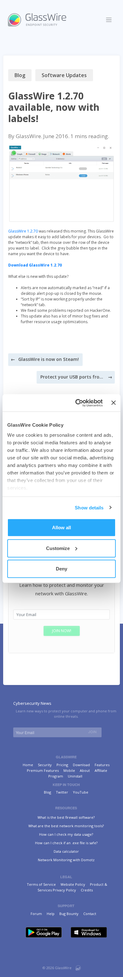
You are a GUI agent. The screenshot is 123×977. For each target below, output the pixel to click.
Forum (36, 913)
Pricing (62, 764)
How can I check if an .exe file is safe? (66, 842)
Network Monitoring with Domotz (66, 859)
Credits (87, 890)
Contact (89, 913)
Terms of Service (41, 884)
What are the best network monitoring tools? (66, 825)
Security (45, 764)
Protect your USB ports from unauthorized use (71, 377)
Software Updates (64, 75)
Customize (58, 548)
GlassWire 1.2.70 (23, 231)
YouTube (80, 792)
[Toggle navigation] (108, 20)
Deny (61, 568)
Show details (89, 507)
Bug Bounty (69, 913)
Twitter (62, 792)
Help (51, 913)
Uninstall (75, 776)
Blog (20, 75)
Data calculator (66, 851)
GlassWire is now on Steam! (48, 359)
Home (28, 764)
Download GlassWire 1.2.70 (35, 265)
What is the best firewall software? (66, 817)
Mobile (69, 770)
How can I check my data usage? (66, 834)
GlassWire (28, 136)
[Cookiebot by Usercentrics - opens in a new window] (76, 403)
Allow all (61, 527)
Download (81, 764)
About (85, 770)
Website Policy (73, 884)
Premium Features (43, 770)
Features (102, 764)
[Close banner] (113, 403)
